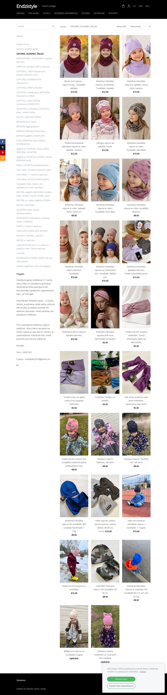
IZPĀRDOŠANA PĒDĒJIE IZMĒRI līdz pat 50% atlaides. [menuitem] (34, 260)
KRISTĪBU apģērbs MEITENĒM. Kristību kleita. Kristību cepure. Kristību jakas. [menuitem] (34, 194)
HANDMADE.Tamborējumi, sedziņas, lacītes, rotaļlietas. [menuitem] (33, 220)
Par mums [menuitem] (33, 13)
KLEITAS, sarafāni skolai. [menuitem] (27, 49)
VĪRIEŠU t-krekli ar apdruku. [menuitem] (29, 226)
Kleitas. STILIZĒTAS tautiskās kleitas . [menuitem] (33, 165)
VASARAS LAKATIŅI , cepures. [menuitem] (29, 235)
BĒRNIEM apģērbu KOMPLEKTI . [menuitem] (31, 135)
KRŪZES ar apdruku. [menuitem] (25, 240)
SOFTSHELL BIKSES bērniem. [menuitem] (29, 87)
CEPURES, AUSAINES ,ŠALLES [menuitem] (30, 53)
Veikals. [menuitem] (19, 36)
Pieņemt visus (121, 679)
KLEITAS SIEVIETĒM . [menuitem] (25, 205)
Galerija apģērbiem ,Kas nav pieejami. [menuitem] (33, 266)
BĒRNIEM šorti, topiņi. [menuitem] (26, 121)
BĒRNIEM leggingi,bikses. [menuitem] (27, 126)
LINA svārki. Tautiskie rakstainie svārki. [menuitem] (33, 169)
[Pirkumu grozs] (123, 6)
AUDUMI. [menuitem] (20, 253)
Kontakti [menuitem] (113, 13)
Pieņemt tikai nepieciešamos (121, 686)
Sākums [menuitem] (20, 13)
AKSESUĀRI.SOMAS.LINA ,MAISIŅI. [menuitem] (32, 230)
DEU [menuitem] (147, 6)
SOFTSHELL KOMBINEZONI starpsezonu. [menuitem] (28, 81)
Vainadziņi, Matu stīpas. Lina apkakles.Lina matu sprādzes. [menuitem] (30, 186)
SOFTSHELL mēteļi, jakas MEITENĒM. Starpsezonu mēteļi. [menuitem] (33, 94)
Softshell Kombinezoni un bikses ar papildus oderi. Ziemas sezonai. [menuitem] (32, 247)
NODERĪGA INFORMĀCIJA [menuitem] (66, 13)
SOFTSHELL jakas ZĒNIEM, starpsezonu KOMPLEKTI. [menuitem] (28, 102)
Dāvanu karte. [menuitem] (22, 44)
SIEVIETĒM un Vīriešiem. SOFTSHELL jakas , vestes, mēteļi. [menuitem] (33, 110)
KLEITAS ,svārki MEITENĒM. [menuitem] (28, 117)
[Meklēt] (53, 26)
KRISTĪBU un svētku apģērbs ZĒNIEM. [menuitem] (33, 200)
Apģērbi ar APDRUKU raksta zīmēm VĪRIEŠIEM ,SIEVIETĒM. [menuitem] (32, 150)
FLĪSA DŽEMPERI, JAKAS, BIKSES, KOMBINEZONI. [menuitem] (31, 142)
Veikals (63, 26)
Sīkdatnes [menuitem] (21, 680)
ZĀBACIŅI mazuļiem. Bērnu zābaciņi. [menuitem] (33, 66)
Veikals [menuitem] (46, 13)
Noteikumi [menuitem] (99, 13)
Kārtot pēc (121, 26)
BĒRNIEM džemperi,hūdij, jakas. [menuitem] (31, 131)
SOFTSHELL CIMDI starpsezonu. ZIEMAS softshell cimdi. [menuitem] (31, 73)
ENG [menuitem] (141, 6)
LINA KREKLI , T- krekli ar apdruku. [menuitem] (32, 174)
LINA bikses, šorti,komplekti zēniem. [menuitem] (32, 179)
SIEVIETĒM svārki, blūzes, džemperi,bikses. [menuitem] (27, 211)
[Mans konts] (129, 6)
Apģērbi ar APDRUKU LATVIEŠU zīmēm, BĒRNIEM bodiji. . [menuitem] (34, 159)
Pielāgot (143, 671)
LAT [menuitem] (134, 6)
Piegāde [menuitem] (86, 13)
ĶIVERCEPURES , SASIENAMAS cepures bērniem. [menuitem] (34, 60)
